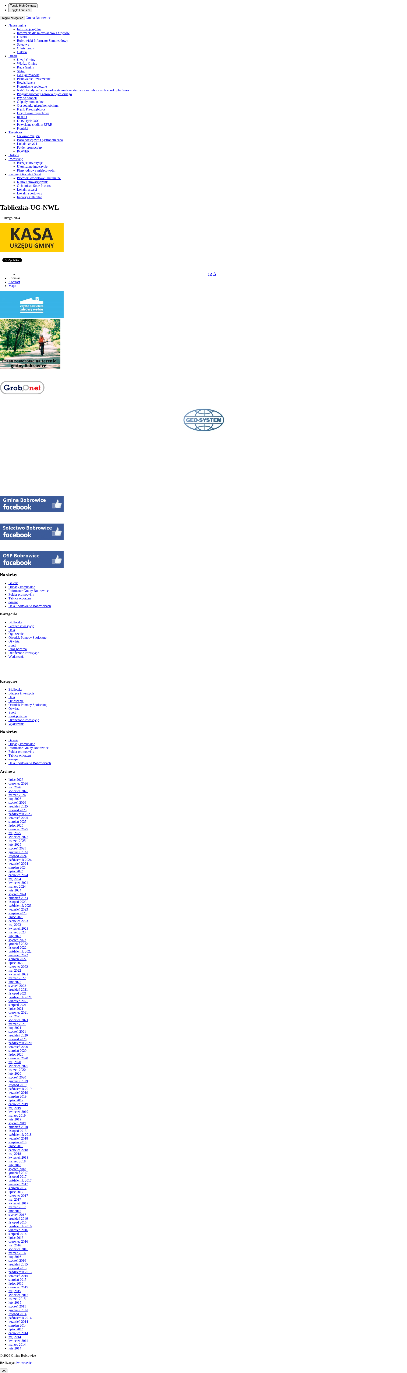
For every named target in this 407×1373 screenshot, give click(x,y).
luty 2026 (14, 798)
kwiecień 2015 (18, 1295)
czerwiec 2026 (18, 783)
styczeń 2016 (17, 1260)
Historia (22, 37)
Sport (12, 645)
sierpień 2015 (17, 1279)
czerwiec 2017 (18, 1195)
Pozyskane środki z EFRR (34, 124)
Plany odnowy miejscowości (36, 170)
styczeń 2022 (17, 985)
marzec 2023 (17, 932)
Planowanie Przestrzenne (33, 79)
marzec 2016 (17, 1253)
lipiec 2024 (15, 871)
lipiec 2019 (15, 1100)
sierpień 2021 (17, 1005)
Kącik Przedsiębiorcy (31, 109)
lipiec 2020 (15, 1054)
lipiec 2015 (15, 1283)
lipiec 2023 (15, 917)
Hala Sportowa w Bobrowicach (29, 606)
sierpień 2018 (17, 1142)
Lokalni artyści (27, 143)
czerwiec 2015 (18, 1287)
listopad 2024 (17, 856)
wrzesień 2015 (18, 1276)
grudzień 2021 (18, 989)
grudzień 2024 (18, 852)
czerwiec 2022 (18, 966)
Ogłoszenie (16, 634)
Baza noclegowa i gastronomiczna (40, 140)
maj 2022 (14, 970)
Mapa (12, 286)
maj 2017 (14, 1199)
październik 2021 (20, 997)
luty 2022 (14, 982)
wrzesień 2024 (18, 863)
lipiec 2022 (15, 963)
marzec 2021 (17, 1024)
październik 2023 (20, 905)
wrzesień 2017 (18, 1184)
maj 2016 (14, 1245)
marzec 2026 (17, 795)
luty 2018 (14, 1165)
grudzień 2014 (18, 1310)
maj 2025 (14, 833)
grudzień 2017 (18, 1173)
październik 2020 (20, 1043)
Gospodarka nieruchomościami (38, 105)
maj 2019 (14, 1108)
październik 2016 (20, 1226)
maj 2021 (14, 1016)
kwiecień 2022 (18, 974)
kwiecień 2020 (18, 1066)
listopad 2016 (17, 1222)
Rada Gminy (25, 67)
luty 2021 (14, 1027)
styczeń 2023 (17, 940)
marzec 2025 (17, 840)
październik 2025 (20, 814)
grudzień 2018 (18, 1127)
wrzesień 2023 (18, 909)
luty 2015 (14, 1302)
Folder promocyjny (30, 147)
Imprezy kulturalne (29, 197)
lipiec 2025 (15, 825)
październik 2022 (20, 951)
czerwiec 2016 (18, 1241)
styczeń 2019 (17, 1123)
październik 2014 (20, 1318)
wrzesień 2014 (18, 1321)
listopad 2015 (17, 1268)
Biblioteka (15, 622)
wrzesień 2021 (18, 1001)
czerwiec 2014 (18, 1333)
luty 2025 (14, 844)
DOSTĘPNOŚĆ (28, 121)
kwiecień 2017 (18, 1203)
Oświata (14, 641)
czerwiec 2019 (18, 1104)
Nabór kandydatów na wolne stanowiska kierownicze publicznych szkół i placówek (73, 90)
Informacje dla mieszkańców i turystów (43, 33)
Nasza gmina (17, 25)
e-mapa (13, 602)
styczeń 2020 (17, 1077)
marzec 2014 (17, 1344)
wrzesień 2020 (18, 1047)
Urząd (12, 56)
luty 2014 (14, 1348)
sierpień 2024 (17, 867)
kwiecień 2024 (18, 882)
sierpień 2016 (17, 1234)
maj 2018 (14, 1153)
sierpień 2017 (17, 1188)
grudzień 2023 (18, 898)
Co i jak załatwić (28, 75)
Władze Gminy (27, 63)
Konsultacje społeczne (32, 86)
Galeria (22, 52)
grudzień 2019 (18, 1081)
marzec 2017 (17, 1207)
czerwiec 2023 (18, 921)
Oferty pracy (25, 48)
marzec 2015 (17, 1298)
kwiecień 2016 (18, 1249)
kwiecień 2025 (18, 837)
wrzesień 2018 (18, 1138)
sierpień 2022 (17, 959)
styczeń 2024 (17, 894)
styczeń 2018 (17, 1169)
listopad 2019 (17, 1085)
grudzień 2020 (18, 1035)
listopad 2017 (17, 1176)
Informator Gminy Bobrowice (28, 590)
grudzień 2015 (18, 1264)
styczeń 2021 (17, 1031)
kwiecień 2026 (18, 791)
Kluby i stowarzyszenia (32, 182)
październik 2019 (20, 1089)
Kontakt (22, 128)
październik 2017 (20, 1180)
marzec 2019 (17, 1115)
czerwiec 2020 (18, 1058)
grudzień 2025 (18, 806)
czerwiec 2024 (18, 875)
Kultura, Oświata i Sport (24, 174)
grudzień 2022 (18, 944)
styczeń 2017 (17, 1215)
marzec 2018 (17, 1161)
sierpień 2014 (17, 1325)
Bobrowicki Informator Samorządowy (42, 40)
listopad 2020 (17, 1039)
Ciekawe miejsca (28, 136)
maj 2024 (14, 879)
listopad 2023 (17, 902)
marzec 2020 (17, 1069)
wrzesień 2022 (18, 955)
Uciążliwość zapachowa (33, 113)
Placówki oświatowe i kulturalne (39, 178)
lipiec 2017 (15, 1192)
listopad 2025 (17, 810)
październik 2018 (20, 1134)
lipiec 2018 (15, 1146)
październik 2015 (20, 1272)
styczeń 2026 (17, 802)
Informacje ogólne (29, 29)
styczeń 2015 (17, 1306)
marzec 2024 (17, 886)
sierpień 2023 (17, 913)
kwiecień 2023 (18, 928)
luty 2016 (14, 1256)
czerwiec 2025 (18, 829)
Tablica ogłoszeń (19, 598)
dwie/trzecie (23, 1363)
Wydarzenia (16, 656)
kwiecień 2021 (18, 1020)
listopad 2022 (17, 947)
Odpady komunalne (30, 101)
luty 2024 (14, 890)
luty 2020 (14, 1073)
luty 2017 (14, 1211)
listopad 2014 (17, 1314)
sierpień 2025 (17, 821)
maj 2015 (14, 1291)
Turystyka (15, 132)
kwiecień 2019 (18, 1111)
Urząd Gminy (26, 59)
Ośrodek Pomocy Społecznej (27, 637)
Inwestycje (15, 159)
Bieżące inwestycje (30, 163)
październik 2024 (20, 860)
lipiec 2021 (15, 1008)
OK (4, 1370)
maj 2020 (14, 1062)
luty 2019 (14, 1119)
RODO (22, 117)
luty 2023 (14, 936)
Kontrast (14, 282)
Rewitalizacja (26, 82)
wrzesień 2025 (18, 818)
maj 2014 (14, 1337)
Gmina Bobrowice (38, 18)
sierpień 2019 (17, 1096)
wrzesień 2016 (18, 1230)
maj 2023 (14, 924)
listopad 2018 (17, 1131)
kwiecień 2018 (18, 1157)
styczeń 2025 (17, 848)
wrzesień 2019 (18, 1092)
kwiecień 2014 (18, 1340)
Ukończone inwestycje (32, 166)
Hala (11, 630)
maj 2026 (14, 787)
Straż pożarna (17, 649)
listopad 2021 (17, 993)
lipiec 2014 (15, 1329)
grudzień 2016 (18, 1218)
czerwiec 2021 (18, 1012)
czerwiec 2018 (18, 1150)
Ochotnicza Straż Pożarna (34, 185)
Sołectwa (23, 44)
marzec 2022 (17, 978)
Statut (21, 71)
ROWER (23, 151)
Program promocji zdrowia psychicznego (44, 94)
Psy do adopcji (27, 98)
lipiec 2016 (15, 1237)
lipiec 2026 (15, 779)
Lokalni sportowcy (29, 193)
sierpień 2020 (17, 1050)
